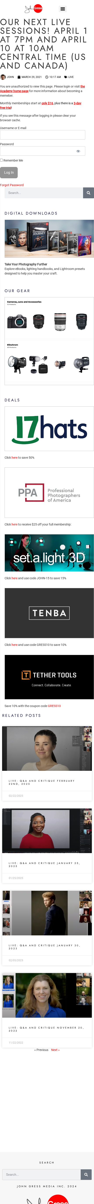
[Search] (88, 192)
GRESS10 (54, 706)
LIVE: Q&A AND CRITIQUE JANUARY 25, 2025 (44, 864)
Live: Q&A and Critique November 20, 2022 (46, 1029)
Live (71, 77)
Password (7, 144)
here (14, 457)
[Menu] (63, 9)
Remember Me (13, 160)
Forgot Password (12, 185)
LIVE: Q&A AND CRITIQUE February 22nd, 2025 (42, 782)
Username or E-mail (13, 128)
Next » (55, 1050)
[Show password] (78, 151)
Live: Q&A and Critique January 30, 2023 (45, 947)
